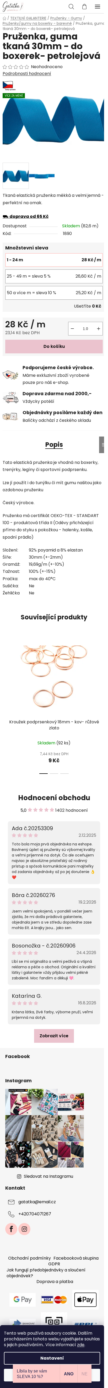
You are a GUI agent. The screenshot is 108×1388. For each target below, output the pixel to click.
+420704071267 (34, 1214)
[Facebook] (11, 1229)
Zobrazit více (54, 1036)
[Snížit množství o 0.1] (72, 328)
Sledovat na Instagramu (48, 1176)
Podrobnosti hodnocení (27, 74)
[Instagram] (24, 1229)
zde (80, 1345)
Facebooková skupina (76, 1258)
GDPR (54, 1264)
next (102, 669)
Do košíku (54, 346)
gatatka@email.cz (37, 1202)
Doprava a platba (54, 1282)
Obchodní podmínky (29, 1258)
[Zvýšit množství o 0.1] (98, 328)
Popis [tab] (54, 444)
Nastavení (52, 1358)
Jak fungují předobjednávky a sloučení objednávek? (46, 1273)
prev (5, 669)
